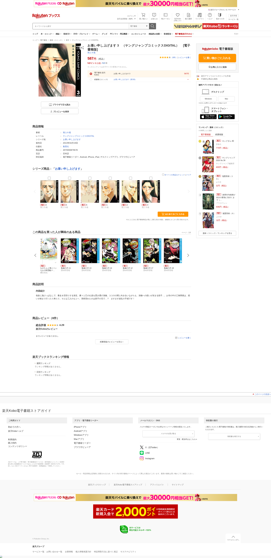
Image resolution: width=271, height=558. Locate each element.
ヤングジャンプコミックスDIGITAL (85, 40)
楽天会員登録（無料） (125, 19)
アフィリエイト (157, 484)
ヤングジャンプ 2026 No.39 (225, 159)
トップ (35, 34)
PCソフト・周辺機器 (118, 34)
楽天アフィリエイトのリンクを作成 (215, 76)
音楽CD (66, 34)
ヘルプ (209, 19)
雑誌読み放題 (154, 34)
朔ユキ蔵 (91, 52)
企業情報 (69, 552)
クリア (188, 175)
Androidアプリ (80, 431)
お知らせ (154, 19)
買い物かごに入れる (218, 58)
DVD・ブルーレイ (81, 34)
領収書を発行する (234, 436)
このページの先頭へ (262, 394)
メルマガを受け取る (168, 434)
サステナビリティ (128, 552)
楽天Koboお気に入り (178, 19)
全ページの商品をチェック (174, 175)
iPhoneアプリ (80, 427)
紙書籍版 (219, 134)
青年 (67, 40)
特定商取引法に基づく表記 (106, 552)
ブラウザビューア (82, 447)
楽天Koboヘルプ (15, 431)
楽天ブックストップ (97, 484)
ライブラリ (199, 19)
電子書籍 (43, 40)
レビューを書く (184, 57)
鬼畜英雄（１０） (224, 177)
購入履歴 (188, 19)
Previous (35, 255)
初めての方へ (14, 427)
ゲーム (95, 34)
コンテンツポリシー (17, 446)
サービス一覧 (233, 19)
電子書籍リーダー (82, 443)
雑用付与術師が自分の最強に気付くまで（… (225, 197)
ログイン (130, 16)
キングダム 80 (228, 141)
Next (188, 255)
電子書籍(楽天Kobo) (183, 34)
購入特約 (12, 443)
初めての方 (220, 19)
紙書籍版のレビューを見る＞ (112, 342)
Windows (208, 99)
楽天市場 (233, 16)
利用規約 (12, 439)
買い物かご (143, 19)
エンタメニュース (138, 34)
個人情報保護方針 (83, 552)
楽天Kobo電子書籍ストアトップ (128, 484)
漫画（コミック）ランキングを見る (217, 233)
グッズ (104, 34)
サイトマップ (178, 484)
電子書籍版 (206, 134)
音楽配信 (167, 34)
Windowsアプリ (81, 435)
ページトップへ (233, 540)
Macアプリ (79, 439)
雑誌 (57, 34)
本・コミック (46, 34)
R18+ (236, 34)
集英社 (66, 146)
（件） (174, 57)
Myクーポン (165, 19)
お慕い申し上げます (72, 139)
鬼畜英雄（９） (228, 213)
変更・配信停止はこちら (186, 439)
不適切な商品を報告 (209, 79)
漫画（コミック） (56, 40)
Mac (226, 99)
